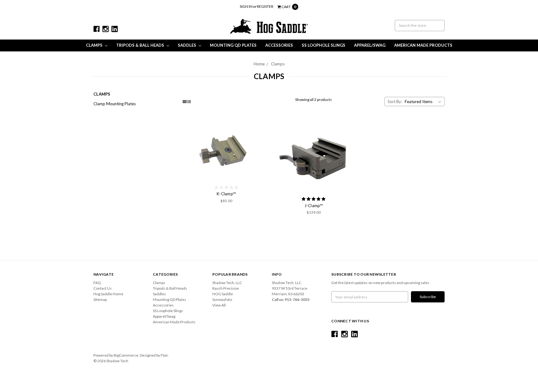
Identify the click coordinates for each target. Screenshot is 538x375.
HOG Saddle (222, 294)
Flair (164, 355)
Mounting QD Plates (233, 45)
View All (219, 305)
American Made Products (423, 45)
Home (259, 63)
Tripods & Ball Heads (140, 45)
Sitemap (100, 299)
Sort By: (395, 101)
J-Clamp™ (313, 205)
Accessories (279, 45)
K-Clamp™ (226, 193)
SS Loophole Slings (323, 45)
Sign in (246, 6)
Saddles (187, 45)
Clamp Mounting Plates (114, 103)
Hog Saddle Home (108, 294)
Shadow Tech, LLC (227, 282)
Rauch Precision (225, 288)
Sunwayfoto (222, 299)
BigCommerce (126, 355)
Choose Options (226, 150)
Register (265, 6)
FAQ (97, 282)
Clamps (94, 45)
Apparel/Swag (369, 45)
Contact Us (102, 288)
